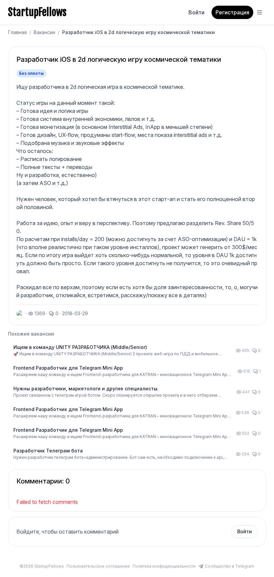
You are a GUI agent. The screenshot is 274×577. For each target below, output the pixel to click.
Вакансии (44, 32)
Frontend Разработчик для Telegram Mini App (68, 368)
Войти (196, 12)
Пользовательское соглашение (98, 566)
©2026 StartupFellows (42, 566)
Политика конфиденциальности (164, 566)
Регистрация (232, 12)
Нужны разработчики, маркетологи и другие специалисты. (86, 388)
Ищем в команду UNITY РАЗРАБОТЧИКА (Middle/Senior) (80, 347)
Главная (17, 32)
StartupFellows (37, 12)
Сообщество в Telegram (229, 566)
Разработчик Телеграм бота (48, 450)
